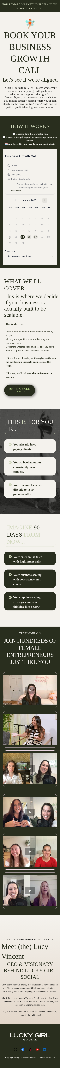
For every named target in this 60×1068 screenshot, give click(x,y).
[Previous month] (15, 200)
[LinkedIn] (44, 1049)
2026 (33, 200)
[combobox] (30, 256)
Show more (16, 191)
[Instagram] (15, 1049)
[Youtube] (37, 1049)
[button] (30, 178)
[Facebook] (22, 1049)
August (26, 200)
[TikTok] (30, 1049)
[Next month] (44, 200)
